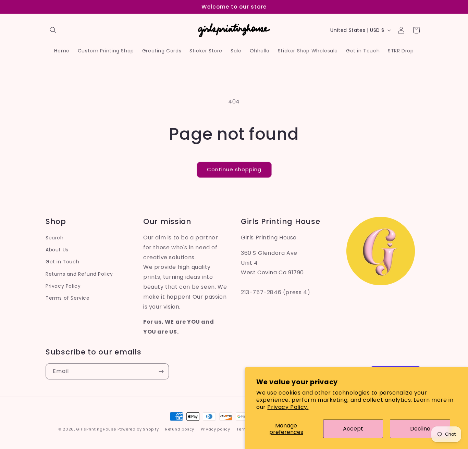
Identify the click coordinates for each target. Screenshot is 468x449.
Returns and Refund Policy (79, 274)
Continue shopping (234, 169)
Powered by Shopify (138, 429)
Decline (420, 429)
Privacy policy (215, 429)
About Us (57, 249)
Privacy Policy (63, 286)
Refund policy (179, 429)
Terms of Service (68, 298)
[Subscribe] (161, 371)
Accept (353, 429)
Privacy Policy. (287, 407)
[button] (53, 30)
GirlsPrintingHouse (96, 429)
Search (55, 237)
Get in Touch (62, 261)
